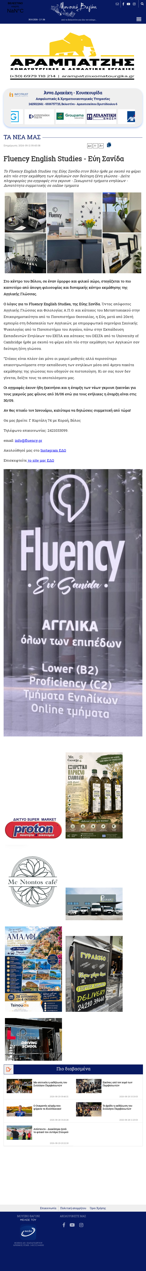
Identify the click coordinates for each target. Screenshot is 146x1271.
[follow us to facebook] (123, 4)
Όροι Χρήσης (98, 1208)
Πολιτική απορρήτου (73, 1208)
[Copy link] (109, 145)
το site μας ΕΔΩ (40, 460)
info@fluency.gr (28, 440)
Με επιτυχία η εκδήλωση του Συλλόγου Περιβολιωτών (50, 1084)
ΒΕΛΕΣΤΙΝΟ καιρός (15, 8)
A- (95, 145)
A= (101, 145)
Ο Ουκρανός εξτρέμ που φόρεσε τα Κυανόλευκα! (47, 1107)
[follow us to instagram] (134, 4)
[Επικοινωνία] (117, 4)
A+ (89, 146)
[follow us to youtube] (128, 4)
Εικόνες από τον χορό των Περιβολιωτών (117, 1084)
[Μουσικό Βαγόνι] (73, 602)
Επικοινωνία (48, 1208)
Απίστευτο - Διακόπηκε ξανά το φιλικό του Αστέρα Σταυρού (50, 1130)
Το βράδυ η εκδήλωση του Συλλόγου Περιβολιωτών (117, 1107)
